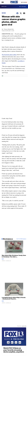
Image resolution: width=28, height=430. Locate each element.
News (4, 13)
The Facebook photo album (9, 54)
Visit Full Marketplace (21, 238)
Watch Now (23, 2)
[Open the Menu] (2, 2)
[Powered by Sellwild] (24, 326)
